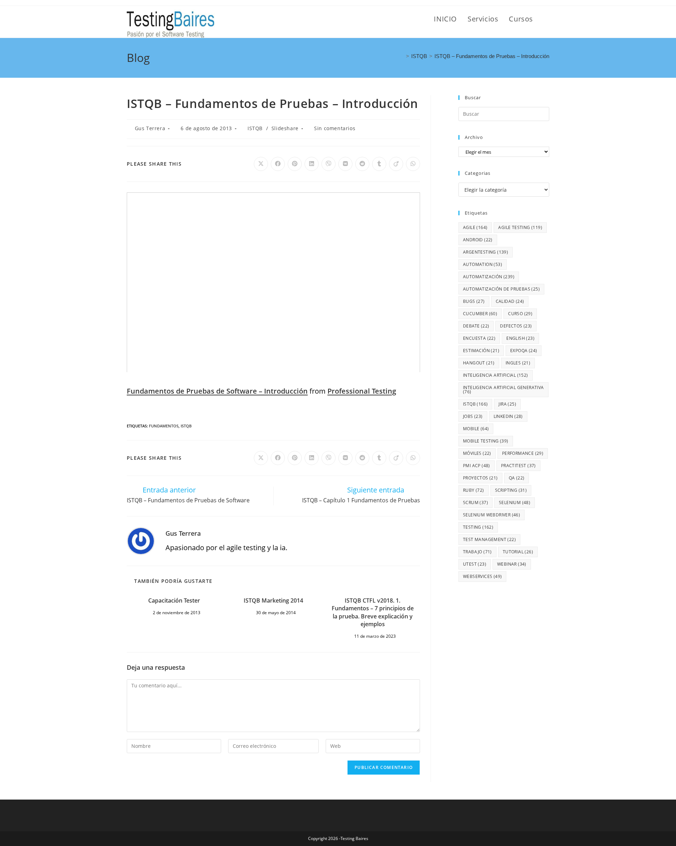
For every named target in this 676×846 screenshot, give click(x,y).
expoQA (523, 351)
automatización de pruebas (501, 289)
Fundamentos (164, 425)
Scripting (511, 490)
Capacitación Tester (174, 600)
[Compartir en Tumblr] (379, 164)
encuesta (479, 338)
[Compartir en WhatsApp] (413, 164)
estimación (481, 351)
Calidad (510, 301)
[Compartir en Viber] (328, 164)
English (520, 338)
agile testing (520, 227)
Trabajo (477, 552)
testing (478, 527)
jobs (473, 416)
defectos (516, 326)
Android (478, 240)
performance (522, 453)
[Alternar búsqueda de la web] (546, 19)
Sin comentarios (334, 128)
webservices (482, 576)
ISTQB (255, 128)
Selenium (514, 502)
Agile (475, 227)
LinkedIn (508, 416)
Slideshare (285, 128)
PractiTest (518, 466)
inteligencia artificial (495, 375)
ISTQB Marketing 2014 (273, 600)
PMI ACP (476, 466)
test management (489, 539)
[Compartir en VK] (345, 164)
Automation (482, 264)
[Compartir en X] (261, 164)
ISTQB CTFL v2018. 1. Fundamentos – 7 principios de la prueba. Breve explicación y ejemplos (373, 612)
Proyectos (480, 478)
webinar (511, 564)
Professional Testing (361, 391)
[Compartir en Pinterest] (295, 164)
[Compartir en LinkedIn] (312, 164)
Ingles (518, 363)
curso (520, 314)
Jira (507, 404)
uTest (474, 564)
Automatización (488, 277)
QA (517, 478)
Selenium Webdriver (491, 515)
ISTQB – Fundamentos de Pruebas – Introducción (491, 56)
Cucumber (480, 314)
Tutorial (518, 552)
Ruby (473, 490)
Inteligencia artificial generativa (503, 389)
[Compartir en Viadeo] (396, 164)
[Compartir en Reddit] (362, 164)
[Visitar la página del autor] (141, 540)
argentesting (485, 252)
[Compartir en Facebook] (278, 164)
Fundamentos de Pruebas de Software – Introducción (217, 391)
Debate (476, 326)
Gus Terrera (150, 128)
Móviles (477, 453)
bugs (474, 301)
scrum (475, 502)
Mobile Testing (485, 441)
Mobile (476, 429)
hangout (479, 363)
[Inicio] (402, 56)
